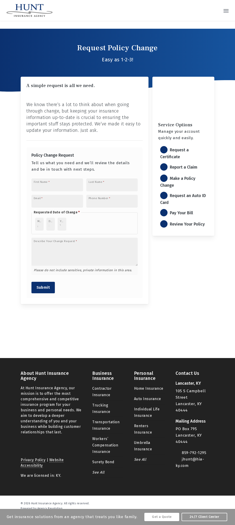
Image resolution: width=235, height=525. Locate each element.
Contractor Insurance (102, 391)
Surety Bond (103, 462)
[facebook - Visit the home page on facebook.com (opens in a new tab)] (204, 503)
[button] (226, 10)
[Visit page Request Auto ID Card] (183, 199)
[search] (216, 10)
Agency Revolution (50, 508)
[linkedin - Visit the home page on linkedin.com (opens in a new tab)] (212, 503)
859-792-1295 (194, 452)
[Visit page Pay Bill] (183, 213)
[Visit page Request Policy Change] (183, 181)
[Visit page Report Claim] (183, 167)
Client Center (56, 92)
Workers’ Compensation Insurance (105, 445)
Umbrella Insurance (143, 445)
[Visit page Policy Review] (183, 224)
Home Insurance (148, 388)
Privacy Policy (33, 460)
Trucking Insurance (101, 408)
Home (32, 92)
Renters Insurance (143, 429)
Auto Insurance (147, 399)
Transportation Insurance (106, 425)
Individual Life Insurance (147, 412)
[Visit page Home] (29, 10)
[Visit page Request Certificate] (183, 153)
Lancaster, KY (188, 383)
